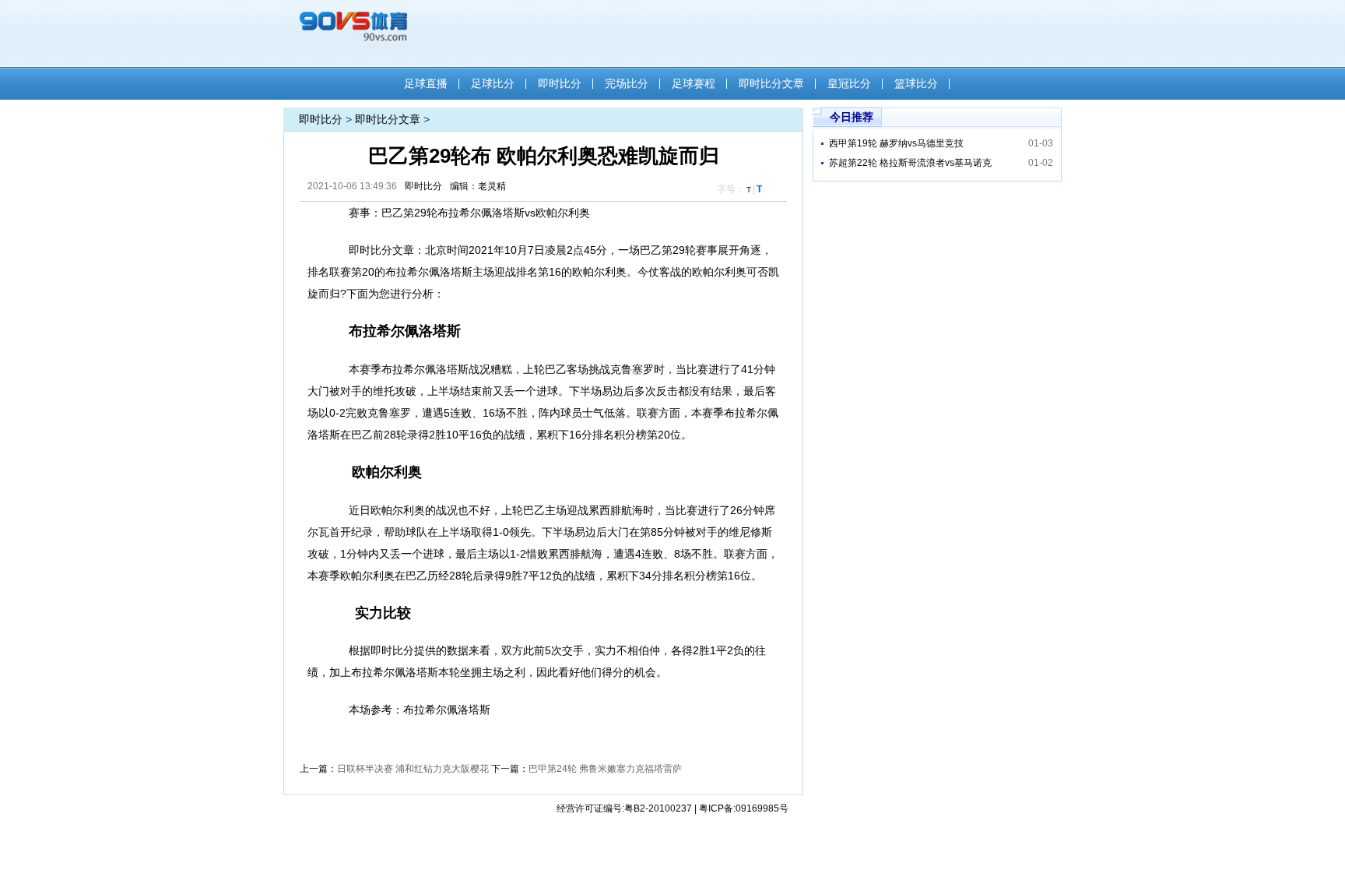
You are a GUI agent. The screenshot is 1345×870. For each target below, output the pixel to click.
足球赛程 (693, 83)
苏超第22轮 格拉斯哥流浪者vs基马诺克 (910, 162)
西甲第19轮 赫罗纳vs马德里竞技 (896, 143)
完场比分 (626, 83)
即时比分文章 (771, 83)
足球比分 (492, 83)
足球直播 (426, 83)
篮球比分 (916, 83)
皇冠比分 (849, 83)
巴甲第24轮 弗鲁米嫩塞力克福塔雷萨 (605, 768)
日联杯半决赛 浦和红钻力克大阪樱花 (413, 768)
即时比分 (559, 83)
